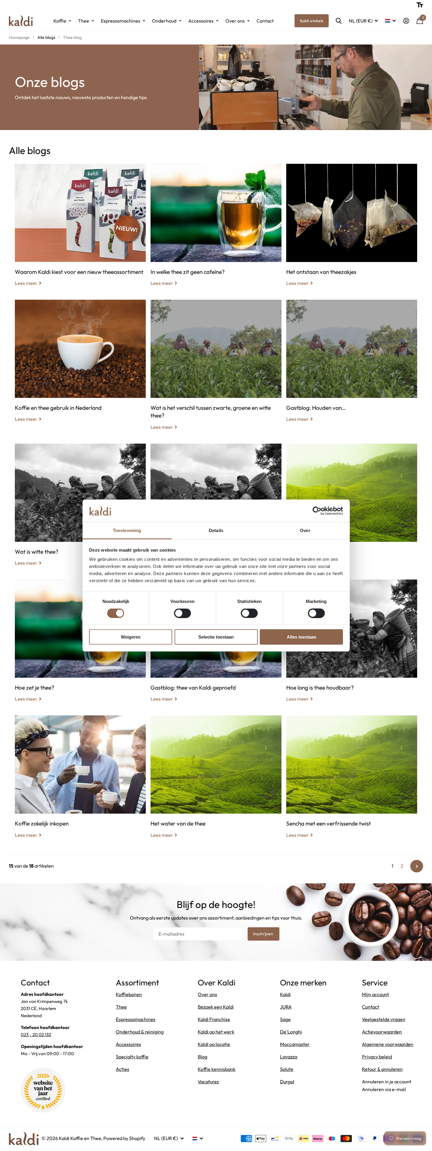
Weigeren (130, 636)
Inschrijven (263, 933)
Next (416, 866)
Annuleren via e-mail (384, 1089)
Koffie (59, 21)
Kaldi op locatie (214, 1044)
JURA (286, 1007)
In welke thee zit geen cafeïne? (216, 229)
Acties (122, 1069)
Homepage (19, 37)
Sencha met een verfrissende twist (351, 781)
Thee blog (72, 37)
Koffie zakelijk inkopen (80, 781)
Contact (265, 21)
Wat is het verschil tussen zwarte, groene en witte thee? (216, 369)
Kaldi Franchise (214, 1019)
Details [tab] (216, 530)
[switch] (182, 613)
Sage (285, 1019)
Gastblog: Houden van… (351, 365)
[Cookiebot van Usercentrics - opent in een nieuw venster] (317, 510)
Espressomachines (120, 21)
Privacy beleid (377, 1057)
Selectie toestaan (216, 636)
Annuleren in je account (386, 1082)
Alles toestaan (301, 636)
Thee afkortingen (351, 509)
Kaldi (285, 994)
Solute (286, 1069)
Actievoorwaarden (382, 1032)
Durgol (287, 1082)
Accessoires (200, 21)
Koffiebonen (129, 994)
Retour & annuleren (382, 1069)
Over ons (235, 21)
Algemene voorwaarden (387, 1044)
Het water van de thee (216, 781)
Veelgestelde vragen (383, 1019)
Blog (202, 1057)
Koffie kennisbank (216, 1069)
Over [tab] (305, 530)
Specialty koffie (132, 1057)
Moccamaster (295, 1044)
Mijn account (375, 994)
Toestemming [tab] (127, 530)
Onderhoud (164, 21)
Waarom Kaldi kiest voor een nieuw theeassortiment (80, 229)
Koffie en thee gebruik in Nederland (80, 365)
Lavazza (288, 1057)
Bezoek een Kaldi (216, 1007)
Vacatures (208, 1082)
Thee (83, 21)
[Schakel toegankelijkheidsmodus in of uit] (420, 5)
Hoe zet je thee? (80, 645)
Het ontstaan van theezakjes (351, 229)
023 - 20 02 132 (36, 1034)
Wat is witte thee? (80, 509)
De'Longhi (291, 1032)
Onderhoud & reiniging (140, 1032)
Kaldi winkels (311, 20)
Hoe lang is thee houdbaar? (351, 645)
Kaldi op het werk (216, 1032)
